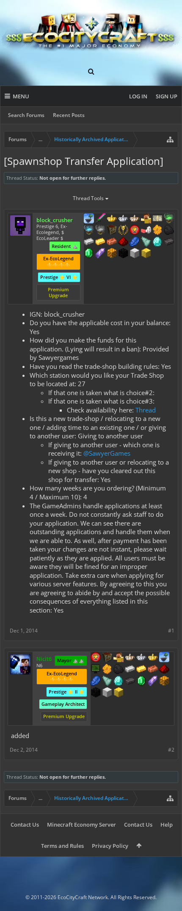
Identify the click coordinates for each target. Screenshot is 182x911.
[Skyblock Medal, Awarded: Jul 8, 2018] (164, 658)
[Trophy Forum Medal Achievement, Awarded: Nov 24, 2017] (135, 231)
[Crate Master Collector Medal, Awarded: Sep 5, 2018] (100, 219)
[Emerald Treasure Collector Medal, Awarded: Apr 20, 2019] (169, 219)
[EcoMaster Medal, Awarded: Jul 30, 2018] (123, 219)
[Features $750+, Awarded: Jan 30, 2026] (100, 254)
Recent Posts (69, 115)
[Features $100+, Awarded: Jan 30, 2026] (100, 242)
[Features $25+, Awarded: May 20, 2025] (107, 670)
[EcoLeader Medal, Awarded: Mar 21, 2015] (135, 219)
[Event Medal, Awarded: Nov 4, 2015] (123, 231)
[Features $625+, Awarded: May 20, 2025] (141, 682)
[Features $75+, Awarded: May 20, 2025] (130, 670)
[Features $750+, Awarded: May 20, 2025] (153, 682)
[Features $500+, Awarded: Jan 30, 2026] (169, 242)
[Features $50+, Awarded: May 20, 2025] (118, 670)
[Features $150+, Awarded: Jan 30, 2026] (112, 242)
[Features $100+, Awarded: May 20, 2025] (141, 670)
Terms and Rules (62, 846)
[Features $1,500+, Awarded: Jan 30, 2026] (135, 254)
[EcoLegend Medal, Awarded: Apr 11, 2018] (153, 658)
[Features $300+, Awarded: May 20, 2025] (107, 682)
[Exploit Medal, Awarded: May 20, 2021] (96, 670)
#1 (171, 630)
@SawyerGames (106, 453)
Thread (145, 410)
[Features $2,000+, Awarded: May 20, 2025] (118, 693)
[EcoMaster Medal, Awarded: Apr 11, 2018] (141, 658)
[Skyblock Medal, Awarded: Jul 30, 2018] (89, 219)
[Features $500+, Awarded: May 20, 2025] (130, 682)
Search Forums (26, 115)
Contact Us (25, 824)
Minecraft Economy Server (81, 824)
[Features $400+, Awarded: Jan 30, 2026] (157, 242)
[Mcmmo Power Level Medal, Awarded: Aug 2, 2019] (146, 231)
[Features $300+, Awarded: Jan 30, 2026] (146, 242)
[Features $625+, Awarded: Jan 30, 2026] (89, 254)
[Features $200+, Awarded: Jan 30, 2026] (123, 242)
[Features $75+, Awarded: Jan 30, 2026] (89, 242)
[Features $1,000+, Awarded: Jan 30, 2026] (112, 254)
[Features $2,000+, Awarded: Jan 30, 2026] (146, 254)
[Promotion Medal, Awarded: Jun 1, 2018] (107, 658)
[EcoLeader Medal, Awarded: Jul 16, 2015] (130, 658)
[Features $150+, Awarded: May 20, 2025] (153, 670)
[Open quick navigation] (170, 139)
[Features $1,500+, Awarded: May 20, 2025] (107, 693)
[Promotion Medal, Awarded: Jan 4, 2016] (112, 231)
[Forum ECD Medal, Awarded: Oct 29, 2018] (157, 219)
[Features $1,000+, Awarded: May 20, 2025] (164, 682)
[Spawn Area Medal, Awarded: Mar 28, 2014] (146, 219)
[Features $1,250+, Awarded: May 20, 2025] (96, 693)
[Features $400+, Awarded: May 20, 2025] (118, 682)
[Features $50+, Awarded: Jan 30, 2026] (169, 231)
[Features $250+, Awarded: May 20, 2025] (96, 682)
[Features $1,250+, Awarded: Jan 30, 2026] (123, 254)
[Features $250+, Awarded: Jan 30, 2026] (135, 242)
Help (166, 824)
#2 (171, 750)
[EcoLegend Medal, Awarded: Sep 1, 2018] (112, 219)
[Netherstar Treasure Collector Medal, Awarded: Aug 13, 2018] (100, 231)
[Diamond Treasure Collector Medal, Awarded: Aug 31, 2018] (89, 231)
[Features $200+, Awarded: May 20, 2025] (164, 670)
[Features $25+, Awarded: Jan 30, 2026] (157, 231)
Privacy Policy (110, 846)
